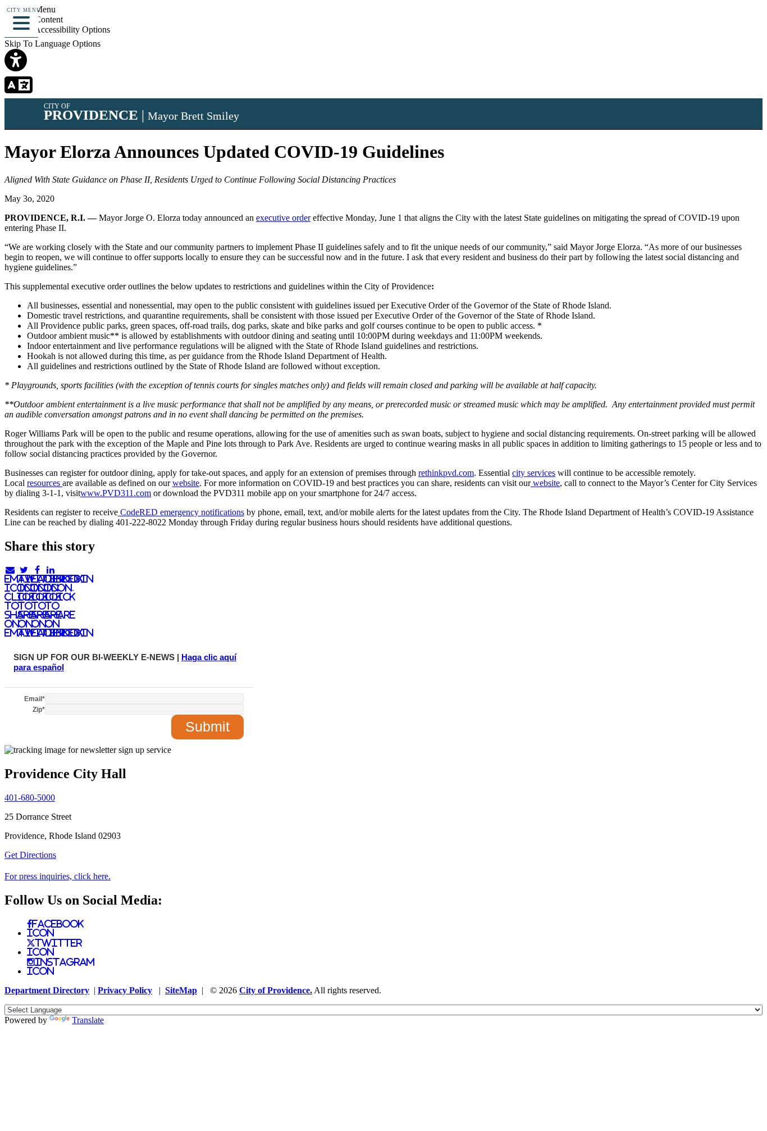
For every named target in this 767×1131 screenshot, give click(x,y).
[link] (383, 61)
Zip (39, 710)
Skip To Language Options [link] (52, 43)
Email (34, 699)
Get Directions (30, 855)
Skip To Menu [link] (30, 9)
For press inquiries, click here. (57, 876)
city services (533, 473)
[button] (21, 21)
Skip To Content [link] (33, 19)
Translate (88, 1020)
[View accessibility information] (742, 25)
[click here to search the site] (718, 25)
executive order (283, 217)
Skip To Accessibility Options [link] (57, 29)
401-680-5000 (29, 797)
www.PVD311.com (115, 493)
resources (44, 483)
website (185, 483)
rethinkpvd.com (446, 473)
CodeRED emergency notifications (181, 512)
